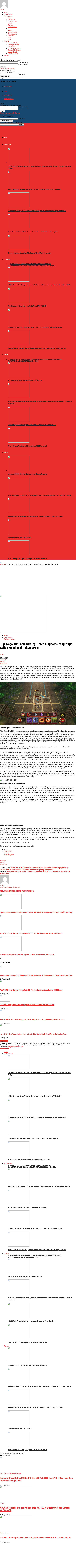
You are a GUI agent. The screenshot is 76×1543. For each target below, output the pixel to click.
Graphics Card (12, 21)
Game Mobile (8, 983)
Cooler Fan (11, 20)
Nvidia (10, 23)
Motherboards (12, 32)
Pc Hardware (8, 16)
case (9, 18)
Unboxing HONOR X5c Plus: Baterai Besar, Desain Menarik (27, 474)
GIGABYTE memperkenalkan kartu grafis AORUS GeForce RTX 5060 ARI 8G (27, 1086)
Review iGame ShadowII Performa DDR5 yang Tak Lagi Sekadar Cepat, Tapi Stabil (35, 516)
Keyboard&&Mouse (14, 48)
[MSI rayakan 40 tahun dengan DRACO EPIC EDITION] (18, 376)
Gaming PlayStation (14, 50)
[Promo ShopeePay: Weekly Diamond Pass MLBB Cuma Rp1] (18, 442)
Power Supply (12, 34)
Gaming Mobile (13, 43)
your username (23, 62)
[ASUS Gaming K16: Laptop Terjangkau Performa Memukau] (18, 555)
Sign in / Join (8, 86)
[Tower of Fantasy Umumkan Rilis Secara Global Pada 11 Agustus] (18, 249)
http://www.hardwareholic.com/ (10, 1019)
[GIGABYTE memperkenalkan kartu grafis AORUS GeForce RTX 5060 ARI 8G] (11, 1082)
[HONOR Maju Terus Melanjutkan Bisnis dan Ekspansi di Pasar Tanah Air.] (18, 421)
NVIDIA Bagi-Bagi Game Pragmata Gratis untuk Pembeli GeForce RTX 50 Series (34, 189)
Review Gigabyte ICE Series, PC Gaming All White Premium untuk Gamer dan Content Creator (39, 495)
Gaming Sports (12, 52)
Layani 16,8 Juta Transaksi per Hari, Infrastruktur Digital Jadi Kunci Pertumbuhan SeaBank (33, 1166)
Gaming (6, 41)
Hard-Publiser (8, 14)
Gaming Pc (11, 46)
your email (21, 74)
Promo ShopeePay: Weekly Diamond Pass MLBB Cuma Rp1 (27, 446)
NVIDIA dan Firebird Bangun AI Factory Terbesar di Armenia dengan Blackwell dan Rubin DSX (39, 285)
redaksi (2, 654)
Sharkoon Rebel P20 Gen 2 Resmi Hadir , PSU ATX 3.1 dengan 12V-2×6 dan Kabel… (35, 327)
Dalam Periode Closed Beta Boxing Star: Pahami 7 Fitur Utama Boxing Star (33, 232)
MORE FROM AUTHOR (25, 1022)
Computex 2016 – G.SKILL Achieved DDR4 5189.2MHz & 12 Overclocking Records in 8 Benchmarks (35, 1004)
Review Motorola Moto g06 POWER (19, 538)
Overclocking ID (9, 99)
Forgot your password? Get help (10, 113)
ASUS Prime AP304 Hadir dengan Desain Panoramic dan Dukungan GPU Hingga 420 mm (37, 348)
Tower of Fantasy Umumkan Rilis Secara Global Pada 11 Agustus (29, 253)
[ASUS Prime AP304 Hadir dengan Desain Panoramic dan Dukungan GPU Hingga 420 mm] (18, 344)
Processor (11, 36)
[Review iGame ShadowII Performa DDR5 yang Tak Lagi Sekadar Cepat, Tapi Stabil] (18, 512)
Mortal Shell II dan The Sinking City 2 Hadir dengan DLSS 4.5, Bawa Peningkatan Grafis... (32, 1151)
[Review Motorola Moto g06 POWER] (18, 533)
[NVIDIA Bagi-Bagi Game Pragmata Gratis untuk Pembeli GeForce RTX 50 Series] (18, 185)
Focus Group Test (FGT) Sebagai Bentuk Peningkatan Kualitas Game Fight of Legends (37, 211)
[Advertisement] (38, 580)
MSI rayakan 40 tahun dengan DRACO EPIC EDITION (25, 380)
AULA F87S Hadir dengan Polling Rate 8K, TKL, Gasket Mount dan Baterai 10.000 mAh (31, 1065)
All (9, 264)
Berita (6, 564)
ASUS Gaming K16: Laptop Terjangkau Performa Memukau (27, 559)
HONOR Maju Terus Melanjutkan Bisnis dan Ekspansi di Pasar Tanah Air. (32, 425)
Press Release (8, 637)
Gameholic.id (8, 95)
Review (6, 55)
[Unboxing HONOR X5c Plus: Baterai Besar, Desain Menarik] (18, 470)
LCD (9, 28)
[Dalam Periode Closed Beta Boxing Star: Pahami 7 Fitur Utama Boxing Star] (18, 228)
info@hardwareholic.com (15, 1178)
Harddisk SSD (12, 27)
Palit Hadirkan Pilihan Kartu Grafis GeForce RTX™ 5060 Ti (27, 306)
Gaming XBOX (13, 53)
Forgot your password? (7, 68)
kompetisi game (9, 986)
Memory (10, 30)
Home (6, 12)
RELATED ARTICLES (8, 1022)
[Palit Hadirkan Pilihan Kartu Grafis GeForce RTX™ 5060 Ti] (18, 302)
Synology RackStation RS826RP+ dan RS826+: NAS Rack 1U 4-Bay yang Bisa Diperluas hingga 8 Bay (36, 1044)
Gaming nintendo (13, 45)
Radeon (10, 25)
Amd (9, 37)
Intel (9, 39)
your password (23, 64)
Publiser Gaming (9, 639)
